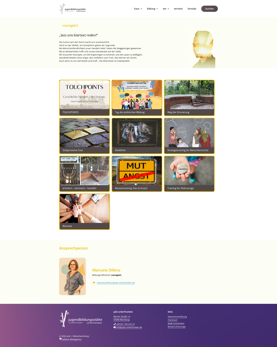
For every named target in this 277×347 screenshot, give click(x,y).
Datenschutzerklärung (177, 316)
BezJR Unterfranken (176, 323)
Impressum (173, 320)
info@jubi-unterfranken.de (129, 327)
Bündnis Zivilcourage (177, 326)
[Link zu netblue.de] (70, 339)
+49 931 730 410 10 (125, 324)
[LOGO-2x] (72, 4)
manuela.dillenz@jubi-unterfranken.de (116, 282)
